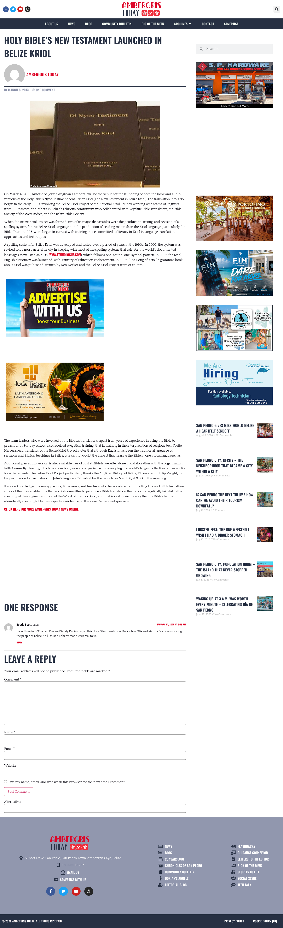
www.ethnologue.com (65, 254)
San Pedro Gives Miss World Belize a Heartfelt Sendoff (225, 428)
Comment (12, 679)
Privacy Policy (234, 921)
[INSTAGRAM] (27, 9)
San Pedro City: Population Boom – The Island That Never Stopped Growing (225, 569)
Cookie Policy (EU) (265, 921)
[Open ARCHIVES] (190, 23)
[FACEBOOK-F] (6, 9)
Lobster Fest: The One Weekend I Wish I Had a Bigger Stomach (222, 532)
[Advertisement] (95, 549)
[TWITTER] (13, 9)
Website (10, 765)
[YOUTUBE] (20, 9)
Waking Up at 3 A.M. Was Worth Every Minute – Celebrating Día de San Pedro (224, 604)
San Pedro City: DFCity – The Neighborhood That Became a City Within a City (224, 465)
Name (9, 732)
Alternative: (12, 801)
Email (9, 748)
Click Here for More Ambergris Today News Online (41, 509)
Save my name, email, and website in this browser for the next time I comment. (66, 782)
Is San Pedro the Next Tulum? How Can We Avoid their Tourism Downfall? (224, 500)
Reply (19, 642)
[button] (276, 9)
